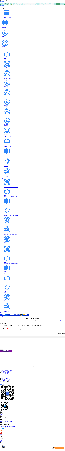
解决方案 (10, 420)
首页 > (1, 316)
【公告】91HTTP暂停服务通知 (4, 373)
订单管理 (8, 421)
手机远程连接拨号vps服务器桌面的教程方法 (6, 371)
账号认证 (3, 420)
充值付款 (12, 421)
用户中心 (3, 421)
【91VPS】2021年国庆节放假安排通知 (5, 378)
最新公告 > (3, 316)
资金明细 (10, 421)
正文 (5, 316)
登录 (0, 312)
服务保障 (6, 420)
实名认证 (6, 421)
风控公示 (12, 420)
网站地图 (14, 420)
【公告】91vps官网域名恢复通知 (5, 372)
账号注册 (1, 420)
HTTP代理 (3, 50)
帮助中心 (3, 178)
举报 (61, 320)
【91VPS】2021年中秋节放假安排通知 (5, 380)
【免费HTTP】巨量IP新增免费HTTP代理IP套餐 (6, 370)
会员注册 (1, 421)
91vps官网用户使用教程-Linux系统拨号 (5, 379)
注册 (1, 312)
